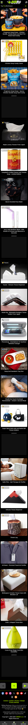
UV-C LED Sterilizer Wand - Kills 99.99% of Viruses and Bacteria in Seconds (14, 231)
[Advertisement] (14, 107)
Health (5, 179)
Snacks (5, 10)
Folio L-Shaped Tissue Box (14, 622)
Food (4, 150)
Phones (5, 319)
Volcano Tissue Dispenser (14, 509)
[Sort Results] (25, 6)
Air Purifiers (6, 460)
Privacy (17, 700)
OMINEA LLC (20, 717)
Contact (11, 700)
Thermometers (7, 377)
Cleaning (5, 207)
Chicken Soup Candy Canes (14, 63)
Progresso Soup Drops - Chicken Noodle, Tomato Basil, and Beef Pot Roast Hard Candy (14, 34)
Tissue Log (14, 537)
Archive (5, 700)
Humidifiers (6, 628)
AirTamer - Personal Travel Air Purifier (14, 565)
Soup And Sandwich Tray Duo (14, 371)
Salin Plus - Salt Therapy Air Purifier (14, 482)
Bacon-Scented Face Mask (14, 202)
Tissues (5, 122)
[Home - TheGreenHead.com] (14, 2)
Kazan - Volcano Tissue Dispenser (14, 285)
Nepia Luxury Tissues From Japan (14, 144)
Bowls (4, 349)
